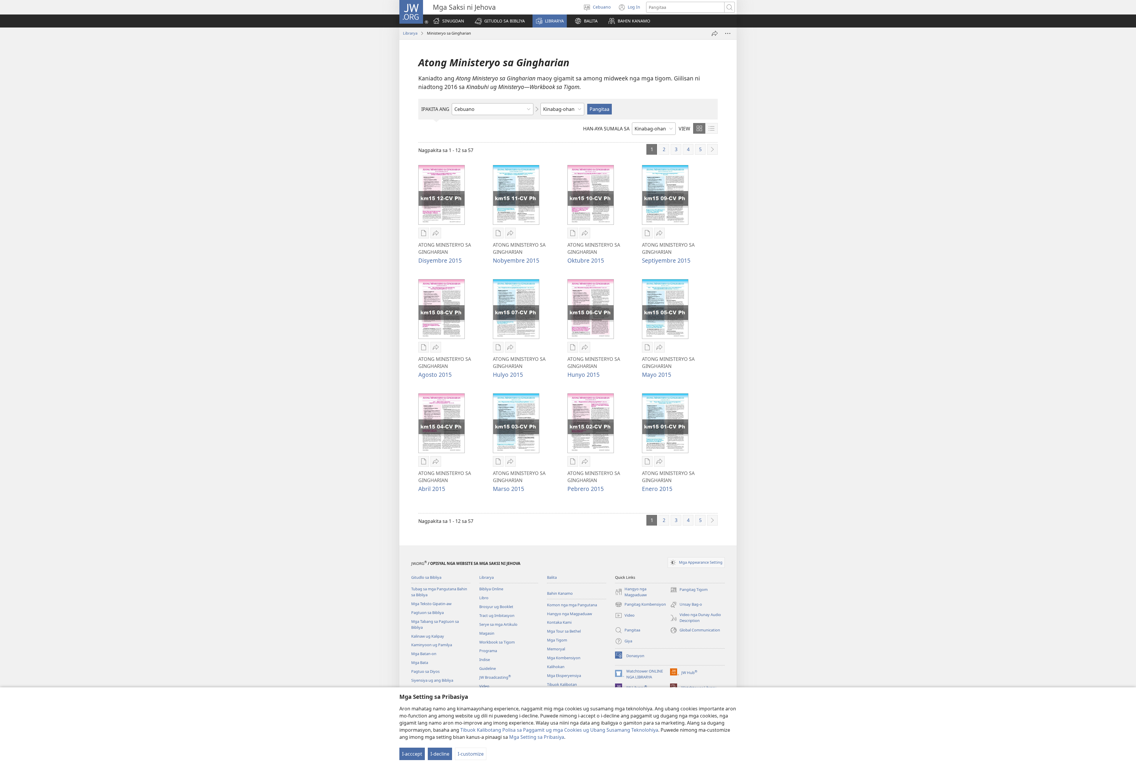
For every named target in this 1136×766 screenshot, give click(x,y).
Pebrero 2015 (585, 489)
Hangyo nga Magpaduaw (569, 613)
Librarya (410, 33)
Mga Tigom (557, 640)
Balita (552, 577)
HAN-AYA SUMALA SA (606, 128)
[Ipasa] (714, 33)
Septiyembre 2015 (666, 260)
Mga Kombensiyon (563, 657)
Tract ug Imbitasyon (496, 615)
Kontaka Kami (559, 622)
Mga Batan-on (423, 653)
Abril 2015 (431, 489)
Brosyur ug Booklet (496, 606)
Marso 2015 (508, 489)
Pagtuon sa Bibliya (427, 612)
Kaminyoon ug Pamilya (431, 644)
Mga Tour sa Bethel (564, 631)
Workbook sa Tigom (497, 642)
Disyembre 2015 (440, 260)
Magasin (486, 633)
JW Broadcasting (495, 677)
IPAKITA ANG (435, 109)
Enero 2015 (657, 489)
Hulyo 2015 (508, 375)
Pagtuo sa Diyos (425, 671)
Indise (484, 659)
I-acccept (412, 754)
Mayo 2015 (656, 375)
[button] (500, 21)
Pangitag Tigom (689, 590)
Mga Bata (419, 662)
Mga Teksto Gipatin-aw (431, 603)
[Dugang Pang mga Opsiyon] (727, 33)
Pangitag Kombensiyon (640, 605)
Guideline (487, 668)
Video (484, 686)
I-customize (471, 754)
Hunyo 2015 (583, 375)
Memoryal (556, 649)
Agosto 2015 (435, 375)
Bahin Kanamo (560, 593)
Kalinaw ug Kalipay (427, 636)
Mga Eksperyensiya (564, 675)
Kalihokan (555, 666)
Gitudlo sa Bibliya (426, 577)
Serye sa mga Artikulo (498, 624)
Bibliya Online (491, 589)
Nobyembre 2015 (516, 260)
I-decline (439, 754)
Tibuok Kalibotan (562, 684)
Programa (488, 650)
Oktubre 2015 (585, 260)
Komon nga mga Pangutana (572, 604)
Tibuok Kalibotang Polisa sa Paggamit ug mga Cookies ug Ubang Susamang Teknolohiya (559, 730)
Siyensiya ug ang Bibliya (432, 680)
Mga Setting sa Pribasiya (536, 737)
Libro (483, 597)
